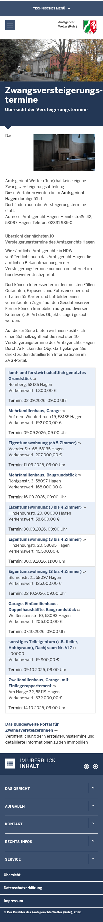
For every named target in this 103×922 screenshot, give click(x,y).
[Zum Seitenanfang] (94, 766)
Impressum (13, 901)
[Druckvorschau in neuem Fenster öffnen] (85, 766)
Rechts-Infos (18, 842)
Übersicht (12, 875)
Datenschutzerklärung (23, 888)
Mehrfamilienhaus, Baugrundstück (42, 475)
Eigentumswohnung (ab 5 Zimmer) (42, 443)
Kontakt (13, 824)
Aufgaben (15, 806)
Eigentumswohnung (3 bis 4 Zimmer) (45, 507)
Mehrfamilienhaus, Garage (34, 410)
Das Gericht (17, 788)
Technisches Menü (49, 8)
